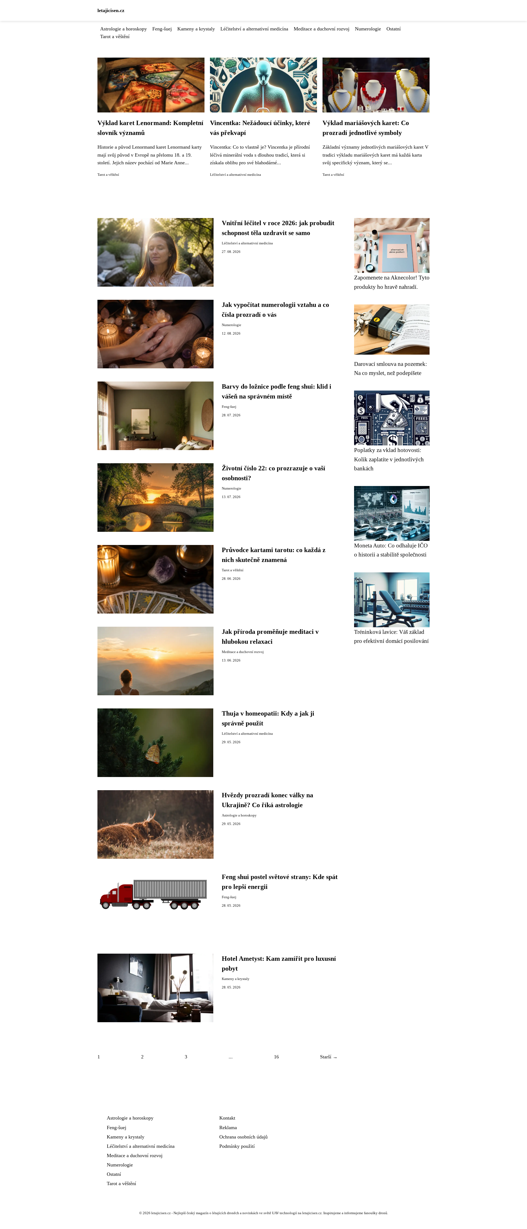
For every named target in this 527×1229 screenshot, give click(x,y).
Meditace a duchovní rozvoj (321, 29)
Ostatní (393, 29)
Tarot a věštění (115, 36)
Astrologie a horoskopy (123, 29)
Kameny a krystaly (196, 29)
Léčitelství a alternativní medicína (254, 29)
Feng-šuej (162, 29)
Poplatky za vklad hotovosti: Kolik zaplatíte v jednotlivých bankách (389, 459)
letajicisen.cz (110, 10)
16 (276, 1057)
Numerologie (368, 29)
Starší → (329, 1057)
